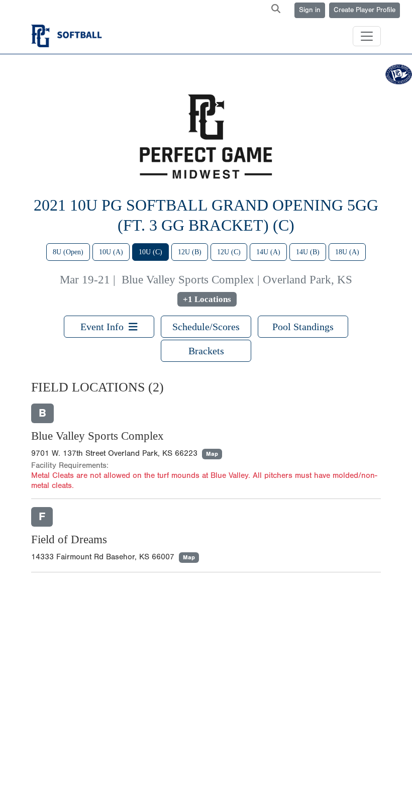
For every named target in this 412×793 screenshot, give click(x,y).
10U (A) (111, 252)
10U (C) (150, 252)
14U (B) (308, 252)
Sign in (310, 10)
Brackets (206, 350)
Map (212, 453)
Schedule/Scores (206, 326)
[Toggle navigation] (367, 36)
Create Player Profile (364, 10)
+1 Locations (207, 299)
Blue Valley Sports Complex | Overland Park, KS (237, 279)
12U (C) (229, 252)
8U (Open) (68, 252)
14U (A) (268, 252)
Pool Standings (303, 326)
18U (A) (347, 252)
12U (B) (189, 252)
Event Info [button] (104, 326)
